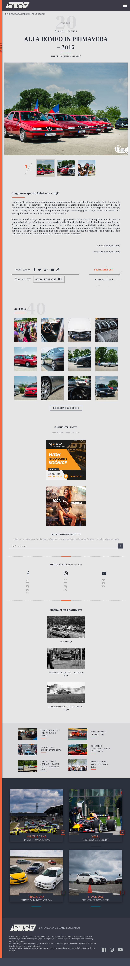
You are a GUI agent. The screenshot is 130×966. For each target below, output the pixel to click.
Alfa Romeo (58, 432)
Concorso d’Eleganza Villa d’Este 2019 (100, 749)
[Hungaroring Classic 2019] (77, 734)
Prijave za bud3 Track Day (36, 900)
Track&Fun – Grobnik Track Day (50, 748)
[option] (45, 168)
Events (72, 31)
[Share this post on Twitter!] (39, 270)
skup (77, 432)
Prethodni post (103, 270)
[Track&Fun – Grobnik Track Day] (27, 749)
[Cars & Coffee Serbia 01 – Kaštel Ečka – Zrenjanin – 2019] (27, 766)
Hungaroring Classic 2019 (98, 733)
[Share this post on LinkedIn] (57, 270)
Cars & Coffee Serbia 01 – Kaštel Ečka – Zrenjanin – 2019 (50, 765)
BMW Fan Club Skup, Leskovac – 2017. (99, 764)
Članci (61, 31)
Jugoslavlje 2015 (103, 279)
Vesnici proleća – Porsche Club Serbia (49, 733)
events (69, 432)
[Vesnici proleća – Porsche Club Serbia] (27, 734)
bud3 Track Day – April (95, 900)
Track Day (36, 896)
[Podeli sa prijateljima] (52, 270)
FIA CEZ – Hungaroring (36, 840)
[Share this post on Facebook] (34, 270)
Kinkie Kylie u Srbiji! (95, 840)
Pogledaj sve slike (66, 407)
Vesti (95, 836)
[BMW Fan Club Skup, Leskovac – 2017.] (77, 765)
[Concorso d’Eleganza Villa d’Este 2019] (77, 749)
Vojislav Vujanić (71, 56)
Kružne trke (36, 836)
